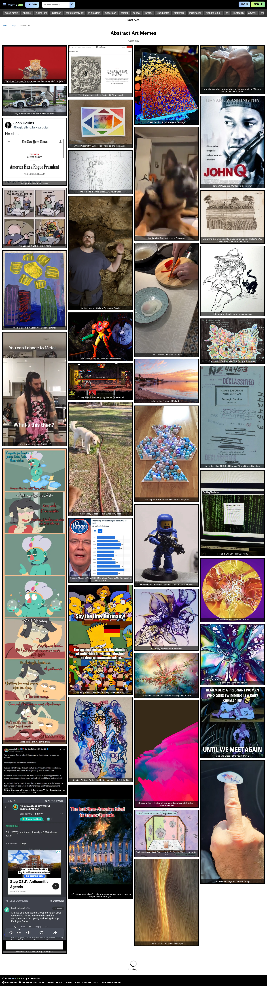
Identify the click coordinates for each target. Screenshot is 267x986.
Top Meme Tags (29, 982)
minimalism (94, 13)
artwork (252, 13)
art (227, 13)
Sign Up (258, 4)
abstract (27, 13)
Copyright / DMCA (90, 982)
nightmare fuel (213, 13)
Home (5, 25)
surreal (136, 13)
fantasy (148, 13)
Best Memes (11, 982)
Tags (14, 25)
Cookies (68, 982)
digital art (56, 13)
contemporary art (74, 13)
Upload (32, 4)
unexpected (163, 13)
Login (244, 4)
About (41, 982)
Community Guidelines (110, 982)
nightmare (179, 13)
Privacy (59, 982)
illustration (238, 13)
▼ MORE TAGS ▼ (133, 20)
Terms (77, 982)
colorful (124, 13)
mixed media (11, 13)
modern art (110, 13)
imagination (195, 13)
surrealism (41, 13)
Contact (50, 982)
